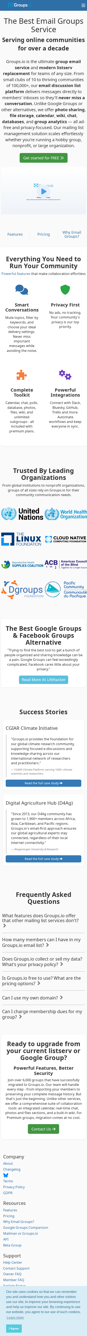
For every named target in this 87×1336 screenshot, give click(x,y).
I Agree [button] (14, 1328)
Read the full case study (42, 783)
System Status (14, 1285)
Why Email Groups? (72, 234)
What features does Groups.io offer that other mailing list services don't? (40, 918)
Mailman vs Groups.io (20, 1233)
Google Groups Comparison (25, 1227)
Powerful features (15, 273)
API (5, 1239)
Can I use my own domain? (30, 998)
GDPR (7, 1193)
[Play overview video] (43, 190)
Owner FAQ (12, 1274)
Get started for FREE (41, 157)
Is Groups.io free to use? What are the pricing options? (41, 980)
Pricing (43, 234)
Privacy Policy (14, 1187)
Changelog (11, 1169)
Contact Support (16, 1268)
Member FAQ (13, 1280)
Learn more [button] (15, 1317)
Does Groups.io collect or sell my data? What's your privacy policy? (42, 961)
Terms (8, 1181)
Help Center (12, 1262)
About (8, 1163)
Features (15, 234)
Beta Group (12, 1245)
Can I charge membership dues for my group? (42, 1014)
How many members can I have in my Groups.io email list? (41, 942)
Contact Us (41, 1128)
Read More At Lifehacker (43, 679)
